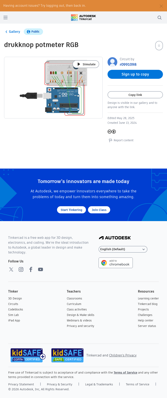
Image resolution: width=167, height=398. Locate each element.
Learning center (148, 298)
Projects (143, 309)
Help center (145, 320)
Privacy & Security (59, 384)
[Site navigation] (5, 17)
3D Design (15, 298)
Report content (123, 140)
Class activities (77, 309)
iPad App (14, 320)
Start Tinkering (71, 210)
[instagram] (21, 269)
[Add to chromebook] (116, 262)
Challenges (145, 315)
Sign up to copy (135, 74)
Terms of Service (125, 372)
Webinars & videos (79, 320)
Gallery (14, 31)
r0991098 (128, 64)
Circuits (13, 304)
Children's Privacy (123, 355)
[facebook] (31, 269)
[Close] (161, 5)
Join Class (99, 210)
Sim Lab (13, 315)
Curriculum (74, 304)
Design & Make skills (80, 315)
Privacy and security (80, 326)
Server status (147, 326)
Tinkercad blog (147, 304)
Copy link (135, 95)
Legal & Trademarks (99, 384)
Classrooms (74, 298)
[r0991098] (112, 61)
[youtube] (40, 269)
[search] (159, 17)
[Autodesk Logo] (115, 238)
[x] (11, 269)
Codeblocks (15, 309)
